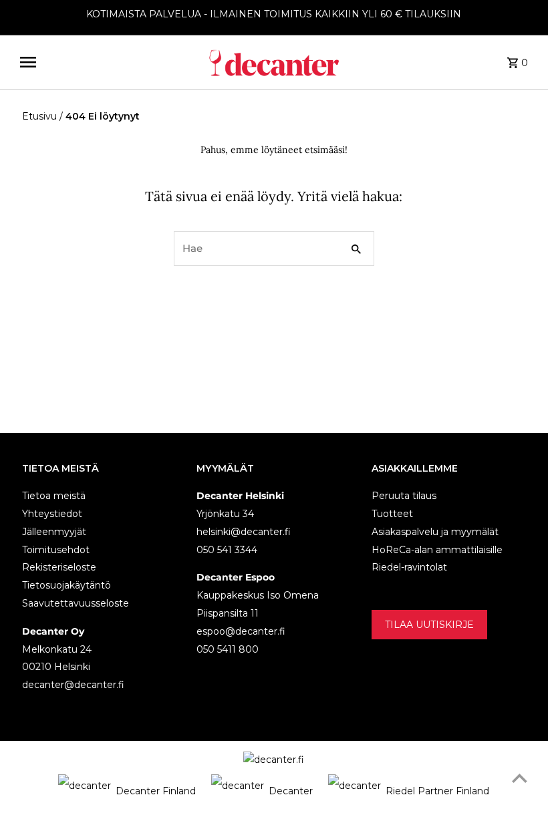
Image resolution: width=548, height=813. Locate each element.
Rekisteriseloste (59, 567)
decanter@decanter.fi (73, 685)
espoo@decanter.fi (240, 631)
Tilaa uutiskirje (429, 625)
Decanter (291, 791)
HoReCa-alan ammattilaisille (437, 550)
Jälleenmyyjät (54, 532)
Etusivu (39, 116)
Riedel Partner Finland (437, 791)
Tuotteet (392, 514)
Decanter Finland (156, 791)
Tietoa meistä (54, 496)
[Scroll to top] (520, 778)
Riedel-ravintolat (409, 567)
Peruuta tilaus (404, 496)
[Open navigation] (108, 62)
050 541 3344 (226, 550)
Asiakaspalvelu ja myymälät (435, 532)
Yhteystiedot (52, 514)
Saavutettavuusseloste (75, 603)
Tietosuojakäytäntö (66, 585)
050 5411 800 (227, 649)
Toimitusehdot (56, 550)
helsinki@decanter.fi (243, 532)
